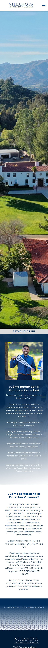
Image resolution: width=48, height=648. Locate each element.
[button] (43, 5)
